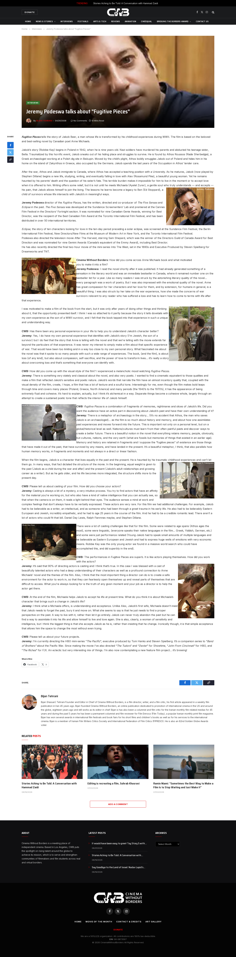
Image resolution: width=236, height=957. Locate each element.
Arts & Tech (99, 21)
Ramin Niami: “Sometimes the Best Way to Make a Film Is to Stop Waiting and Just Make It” (183, 785)
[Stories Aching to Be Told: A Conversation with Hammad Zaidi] (52, 762)
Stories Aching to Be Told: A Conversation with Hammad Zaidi (125, 3)
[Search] (212, 12)
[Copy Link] (10, 160)
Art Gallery (153, 921)
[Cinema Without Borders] (118, 12)
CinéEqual (146, 21)
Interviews (66, 21)
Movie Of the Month (99, 921)
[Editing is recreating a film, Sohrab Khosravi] (118, 762)
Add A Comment (118, 804)
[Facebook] (10, 145)
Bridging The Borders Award (172, 21)
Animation (130, 21)
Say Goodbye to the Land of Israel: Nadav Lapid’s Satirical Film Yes (117, 867)
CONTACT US (202, 21)
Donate (30, 12)
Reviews (115, 21)
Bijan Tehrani (44, 120)
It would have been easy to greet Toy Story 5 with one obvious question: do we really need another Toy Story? (119, 843)
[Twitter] (10, 152)
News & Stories (44, 21)
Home (28, 21)
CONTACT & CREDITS (128, 921)
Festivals (83, 21)
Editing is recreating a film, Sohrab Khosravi (113, 783)
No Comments (80, 120)
